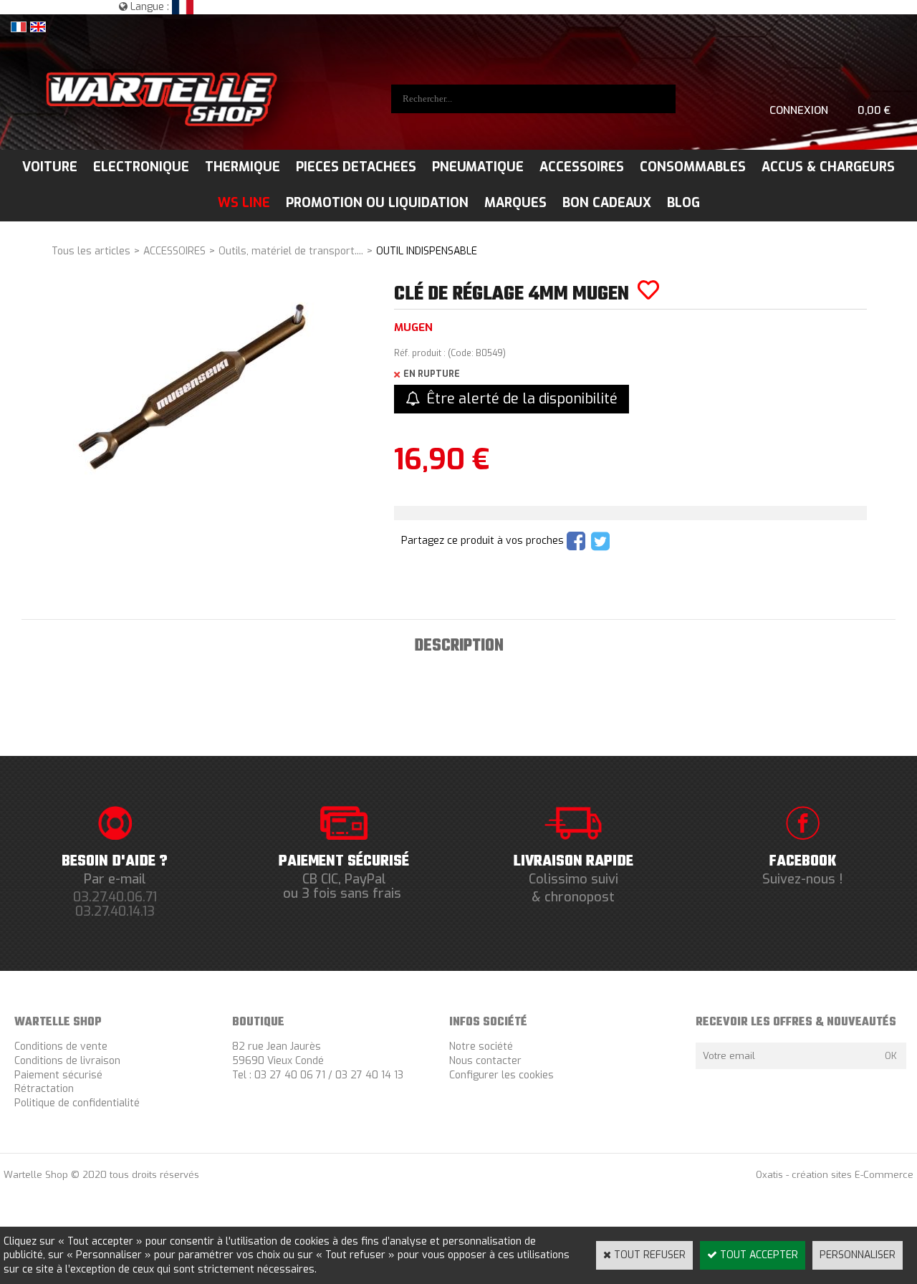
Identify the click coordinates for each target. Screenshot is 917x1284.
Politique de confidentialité (77, 1103)
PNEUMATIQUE (478, 167)
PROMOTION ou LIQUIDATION (377, 202)
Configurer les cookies (501, 1075)
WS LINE (244, 202)
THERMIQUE (242, 167)
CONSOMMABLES (693, 167)
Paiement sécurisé (58, 1075)
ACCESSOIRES (581, 167)
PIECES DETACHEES (356, 167)
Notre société (481, 1046)
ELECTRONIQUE (141, 167)
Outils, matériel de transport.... (291, 251)
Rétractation (44, 1089)
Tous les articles (91, 251)
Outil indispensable (426, 251)
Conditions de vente (60, 1046)
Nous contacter (485, 1061)
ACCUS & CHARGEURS (828, 167)
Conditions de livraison (67, 1061)
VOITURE (49, 167)
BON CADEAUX (606, 202)
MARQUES (515, 202)
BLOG (683, 202)
